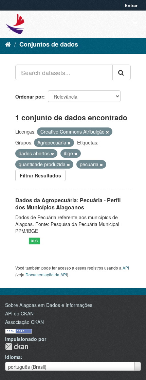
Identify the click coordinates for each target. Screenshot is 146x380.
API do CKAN (19, 313)
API (126, 268)
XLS (34, 240)
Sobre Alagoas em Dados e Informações (48, 304)
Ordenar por (29, 96)
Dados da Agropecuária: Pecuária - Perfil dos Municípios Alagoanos (68, 203)
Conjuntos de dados (48, 44)
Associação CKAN (24, 321)
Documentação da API (46, 274)
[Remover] (107, 132)
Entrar (131, 5)
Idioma (13, 356)
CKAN (16, 346)
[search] (121, 72)
